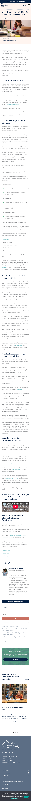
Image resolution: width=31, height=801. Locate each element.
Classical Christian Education (9, 40)
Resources (6, 773)
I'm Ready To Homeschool (15, 601)
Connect (15, 659)
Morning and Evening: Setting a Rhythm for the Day (15, 641)
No (27, 796)
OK (24, 796)
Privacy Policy (5, 788)
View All (27, 679)
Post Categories (7, 645)
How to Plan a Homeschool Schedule (11, 626)
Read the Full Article (7, 724)
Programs (5, 770)
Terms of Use (5, 784)
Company (5, 775)
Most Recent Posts (8, 623)
